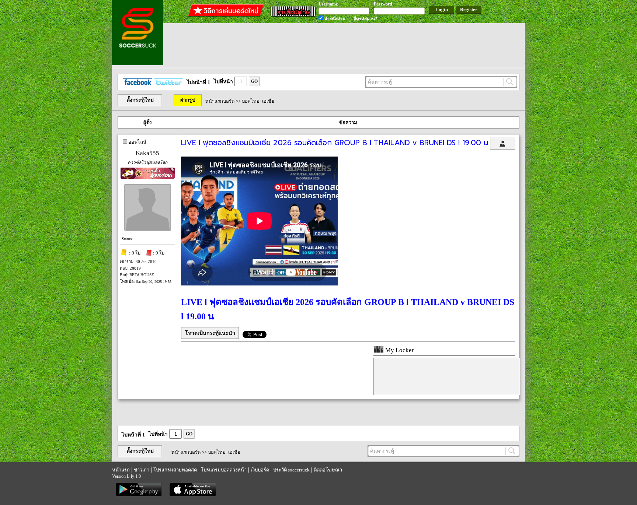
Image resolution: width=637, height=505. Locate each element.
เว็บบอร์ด (260, 470)
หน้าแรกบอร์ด (219, 101)
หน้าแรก (121, 470)
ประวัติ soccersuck (291, 470)
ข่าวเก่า (141, 470)
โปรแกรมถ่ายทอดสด (175, 470)
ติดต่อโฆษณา (328, 470)
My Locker (399, 350)
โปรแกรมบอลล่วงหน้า (224, 470)
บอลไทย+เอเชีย (258, 101)
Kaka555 (147, 153)
